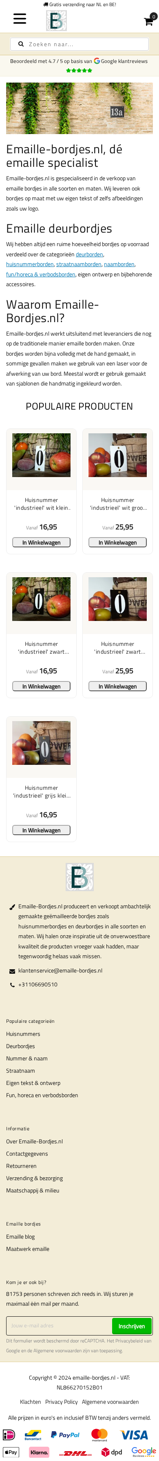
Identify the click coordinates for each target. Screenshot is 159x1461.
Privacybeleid (129, 1340)
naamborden (119, 264)
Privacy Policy (61, 1401)
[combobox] (79, 44)
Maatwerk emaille (27, 1248)
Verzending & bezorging (34, 1178)
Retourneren (21, 1165)
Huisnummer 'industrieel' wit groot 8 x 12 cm (118, 504)
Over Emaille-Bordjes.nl (34, 1141)
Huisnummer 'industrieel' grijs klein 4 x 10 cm (41, 792)
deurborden (89, 254)
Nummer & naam (27, 1058)
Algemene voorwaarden (57, 1350)
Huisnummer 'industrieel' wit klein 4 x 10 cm (41, 504)
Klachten (30, 1401)
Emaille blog (20, 1236)
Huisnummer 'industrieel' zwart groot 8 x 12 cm (117, 648)
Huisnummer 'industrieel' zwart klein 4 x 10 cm (41, 648)
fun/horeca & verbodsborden (40, 274)
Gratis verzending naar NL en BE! (82, 4)
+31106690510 (37, 984)
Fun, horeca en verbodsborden (42, 1095)
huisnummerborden (30, 264)
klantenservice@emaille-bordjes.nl (60, 970)
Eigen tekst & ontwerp (33, 1082)
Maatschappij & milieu (32, 1190)
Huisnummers (23, 1033)
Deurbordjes (20, 1046)
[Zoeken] (21, 44)
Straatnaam (20, 1070)
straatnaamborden (79, 264)
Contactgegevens (27, 1153)
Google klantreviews (126, 61)
